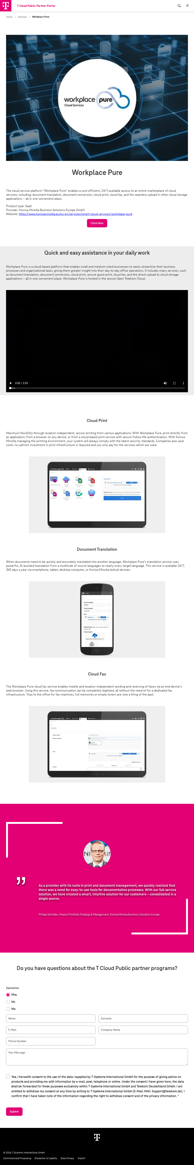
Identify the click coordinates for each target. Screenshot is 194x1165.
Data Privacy (67, 1158)
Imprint (81, 1158)
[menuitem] (179, 5)
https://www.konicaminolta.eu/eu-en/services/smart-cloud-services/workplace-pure (75, 214)
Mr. (13, 1002)
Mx (13, 1009)
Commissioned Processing (17, 1158)
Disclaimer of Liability (45, 1158)
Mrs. (14, 995)
